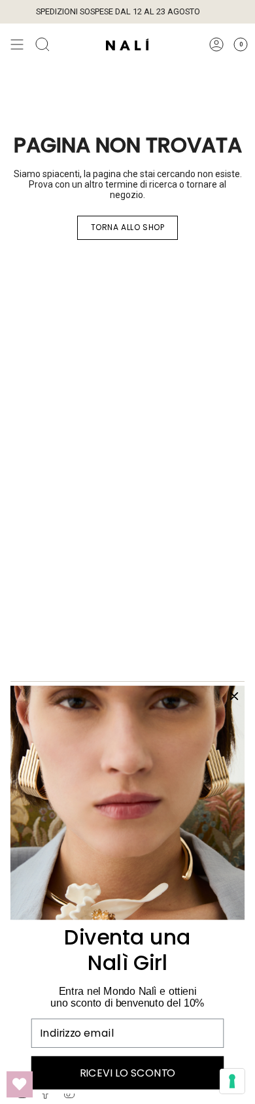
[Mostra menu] (17, 44)
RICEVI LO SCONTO (127, 1072)
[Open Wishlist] (20, 1084)
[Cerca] (42, 44)
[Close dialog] (234, 696)
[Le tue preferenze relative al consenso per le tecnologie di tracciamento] (232, 1081)
